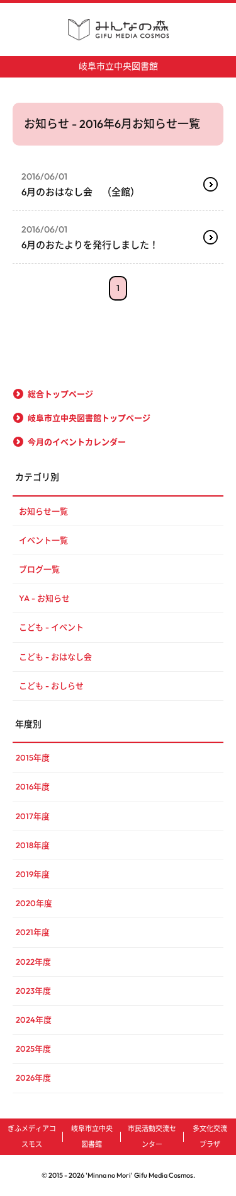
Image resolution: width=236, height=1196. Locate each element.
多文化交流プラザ (210, 1136)
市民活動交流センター (152, 1136)
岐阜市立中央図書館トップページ (89, 418)
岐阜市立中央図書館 (118, 66)
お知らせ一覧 (43, 511)
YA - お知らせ (44, 598)
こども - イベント (51, 627)
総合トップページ (60, 394)
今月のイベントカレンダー (77, 442)
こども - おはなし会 (55, 657)
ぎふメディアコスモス (32, 1136)
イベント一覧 (43, 540)
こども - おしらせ (51, 686)
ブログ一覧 (39, 569)
